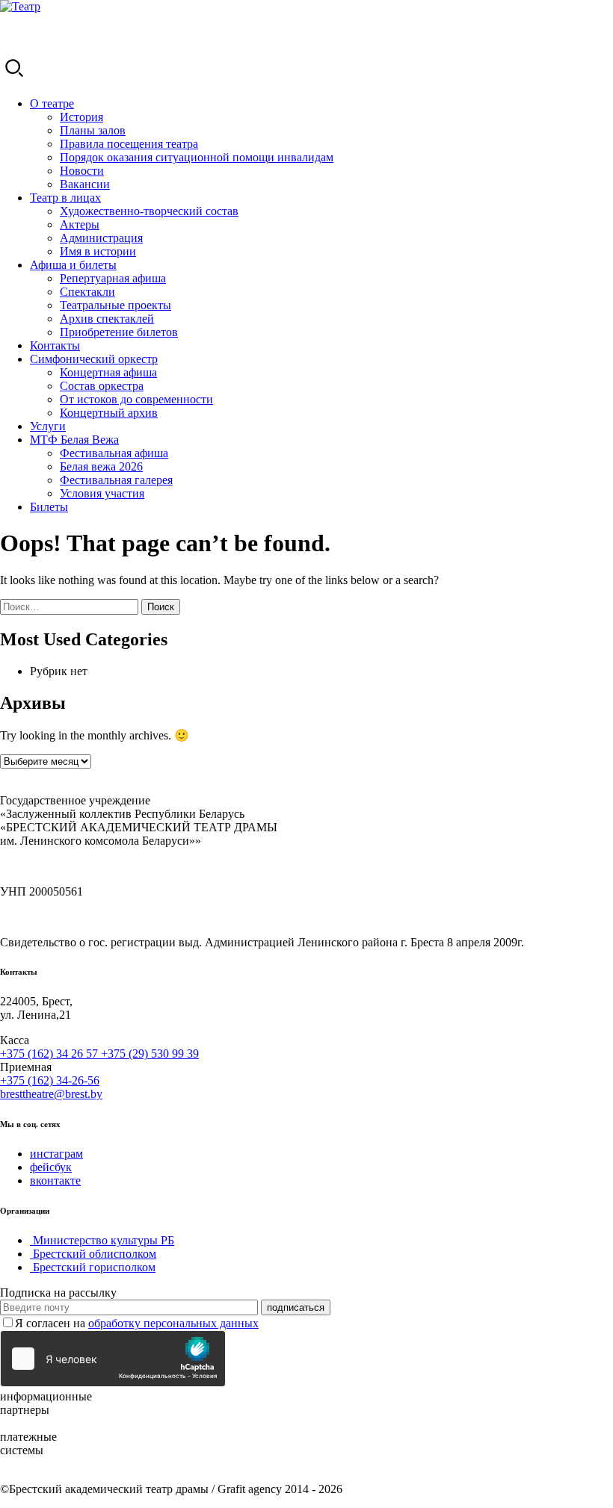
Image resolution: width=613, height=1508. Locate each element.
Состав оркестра (102, 385)
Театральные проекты (115, 305)
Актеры (79, 224)
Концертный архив (109, 412)
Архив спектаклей (107, 318)
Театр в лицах (65, 197)
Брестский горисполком (92, 1267)
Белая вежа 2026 (101, 466)
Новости (82, 170)
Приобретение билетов (119, 332)
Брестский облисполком (93, 1253)
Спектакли (87, 291)
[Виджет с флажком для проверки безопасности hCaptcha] (113, 1358)
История (81, 117)
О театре (52, 103)
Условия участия (102, 493)
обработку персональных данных (173, 1323)
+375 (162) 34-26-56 (49, 1080)
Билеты (49, 506)
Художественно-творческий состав (149, 211)
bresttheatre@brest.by (51, 1093)
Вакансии (85, 184)
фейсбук (51, 1167)
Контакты (55, 345)
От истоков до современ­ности (136, 399)
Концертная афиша (108, 372)
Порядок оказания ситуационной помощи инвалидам (196, 157)
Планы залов (93, 130)
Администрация (101, 238)
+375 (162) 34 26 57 (50, 1053)
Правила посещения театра (129, 143)
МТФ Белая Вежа (74, 439)
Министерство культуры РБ (102, 1240)
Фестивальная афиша (114, 453)
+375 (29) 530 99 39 (150, 1053)
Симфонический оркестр (94, 359)
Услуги (48, 426)
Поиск (160, 606)
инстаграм (56, 1153)
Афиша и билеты (73, 264)
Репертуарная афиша (113, 278)
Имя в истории (98, 251)
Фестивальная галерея (116, 480)
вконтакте (55, 1180)
